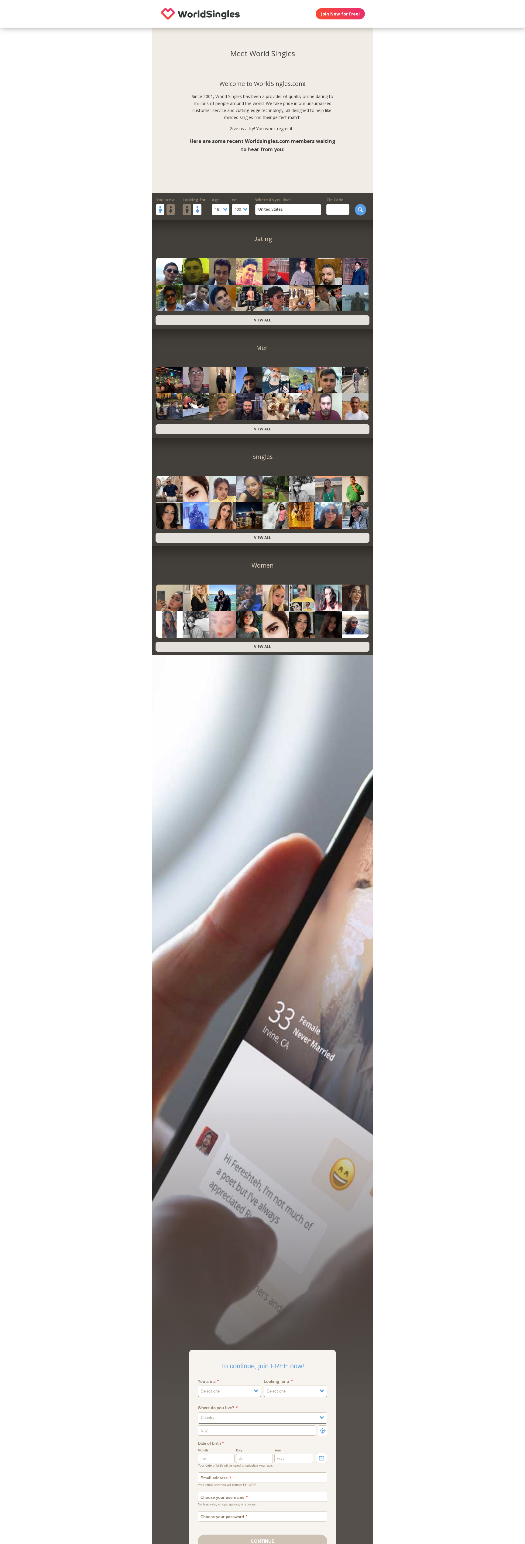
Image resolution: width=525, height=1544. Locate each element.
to (234, 199)
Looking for (194, 199)
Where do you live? (273, 199)
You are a (165, 199)
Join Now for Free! (340, 14)
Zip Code (334, 199)
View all (262, 320)
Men (262, 348)
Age (216, 199)
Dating (262, 239)
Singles (262, 457)
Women (263, 565)
